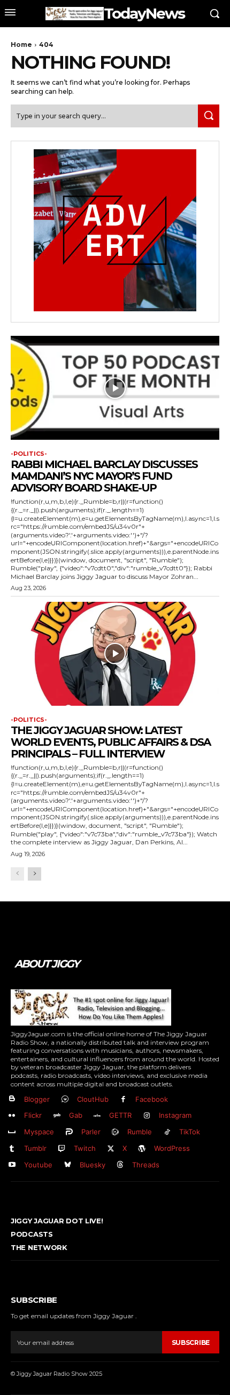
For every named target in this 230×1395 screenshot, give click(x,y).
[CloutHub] (65, 1099)
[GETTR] (97, 1116)
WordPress (172, 1148)
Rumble (139, 1131)
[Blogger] (12, 1099)
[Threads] (120, 1165)
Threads (145, 1164)
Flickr (33, 1115)
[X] (111, 1149)
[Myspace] (12, 1132)
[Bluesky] (67, 1165)
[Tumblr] (12, 1149)
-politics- (29, 453)
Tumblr (35, 1148)
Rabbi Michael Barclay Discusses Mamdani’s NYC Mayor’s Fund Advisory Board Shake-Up (104, 476)
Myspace (39, 1131)
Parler (91, 1131)
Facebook (151, 1099)
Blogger (37, 1099)
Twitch (85, 1148)
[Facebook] (123, 1099)
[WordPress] (142, 1149)
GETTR (120, 1115)
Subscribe (191, 1342)
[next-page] (34, 874)
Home (21, 45)
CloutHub (93, 1099)
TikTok (189, 1131)
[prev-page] (17, 874)
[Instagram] (146, 1116)
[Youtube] (12, 1165)
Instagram (175, 1115)
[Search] (208, 115)
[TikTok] (167, 1132)
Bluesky (92, 1164)
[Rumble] (115, 1132)
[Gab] (57, 1116)
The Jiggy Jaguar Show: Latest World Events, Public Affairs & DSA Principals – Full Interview (110, 742)
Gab (75, 1115)
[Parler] (69, 1132)
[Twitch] (61, 1149)
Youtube (38, 1164)
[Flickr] (12, 1116)
